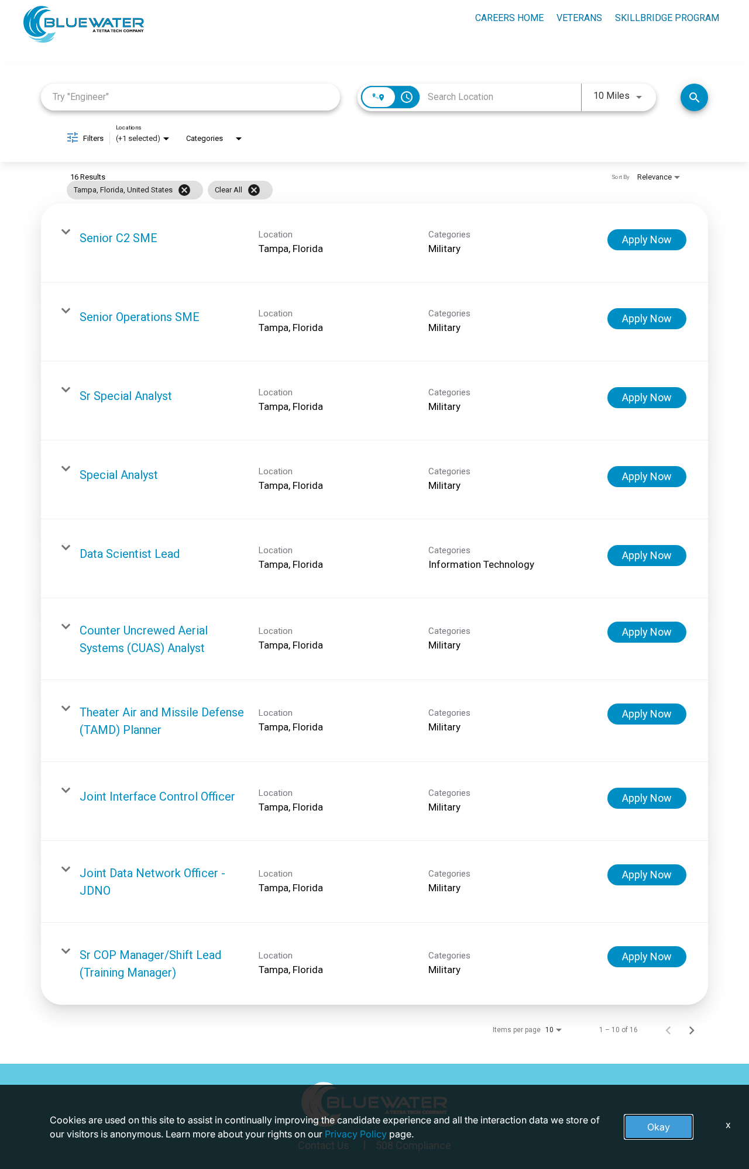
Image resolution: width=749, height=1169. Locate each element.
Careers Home (509, 17)
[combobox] (190, 97)
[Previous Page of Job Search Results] (668, 1030)
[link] (374, 243)
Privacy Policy (356, 1134)
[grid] (352, 190)
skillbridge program (667, 17)
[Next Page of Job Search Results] (691, 1030)
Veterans (579, 17)
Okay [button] (658, 1127)
